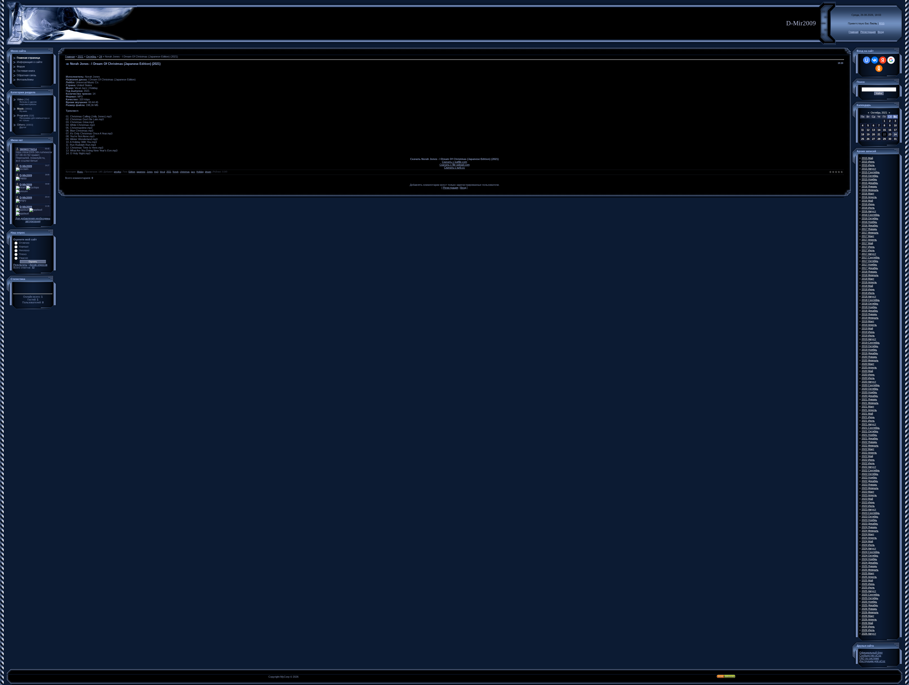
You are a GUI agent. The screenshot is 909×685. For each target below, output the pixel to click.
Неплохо (24, 250)
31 (895, 138)
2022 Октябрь (870, 474)
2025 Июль (868, 587)
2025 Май (867, 580)
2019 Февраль (870, 317)
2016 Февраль (870, 190)
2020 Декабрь (870, 395)
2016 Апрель (869, 197)
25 (862, 138)
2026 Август (869, 633)
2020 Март (868, 363)
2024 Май (867, 541)
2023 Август (869, 509)
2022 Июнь (868, 459)
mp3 (156, 172)
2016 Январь (869, 186)
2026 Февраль (870, 612)
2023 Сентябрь (871, 513)
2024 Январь (869, 527)
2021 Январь (869, 399)
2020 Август (869, 381)
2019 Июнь (868, 332)
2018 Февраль (870, 275)
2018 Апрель (869, 282)
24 (100, 56)
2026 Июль (868, 630)
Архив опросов (38, 264)
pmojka (117, 172)
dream (208, 172)
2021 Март (868, 406)
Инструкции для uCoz (872, 661)
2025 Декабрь (870, 605)
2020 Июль (868, 378)
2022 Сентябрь (871, 470)
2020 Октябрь (870, 388)
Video (20, 99)
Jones (150, 172)
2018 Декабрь (870, 310)
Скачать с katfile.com (454, 161)
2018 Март (868, 278)
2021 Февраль (870, 403)
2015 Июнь (868, 161)
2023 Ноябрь (869, 520)
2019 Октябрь (870, 346)
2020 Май (867, 371)
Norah (175, 172)
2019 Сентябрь (871, 342)
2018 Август (869, 296)
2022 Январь (869, 442)
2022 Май (867, 456)
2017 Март (868, 236)
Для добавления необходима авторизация (32, 220)
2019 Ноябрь (869, 349)
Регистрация (868, 32)
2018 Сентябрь (871, 300)
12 (868, 129)
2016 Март (868, 193)
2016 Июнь (868, 204)
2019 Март (868, 321)
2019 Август (869, 339)
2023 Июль (868, 505)
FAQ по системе (869, 658)
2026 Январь (869, 608)
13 (873, 129)
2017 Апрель (869, 239)
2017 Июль (868, 250)
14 (879, 129)
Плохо (23, 254)
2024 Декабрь (870, 562)
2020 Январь (869, 356)
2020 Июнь (868, 374)
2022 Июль (868, 463)
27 (873, 138)
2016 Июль (868, 207)
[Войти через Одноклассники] (878, 68)
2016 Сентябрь (871, 214)
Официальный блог (871, 652)
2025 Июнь (868, 584)
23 (889, 134)
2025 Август (869, 591)
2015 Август (869, 168)
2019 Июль (868, 335)
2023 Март (868, 491)
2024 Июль (868, 545)
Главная (853, 32)
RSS (881, 23)
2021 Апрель (869, 410)
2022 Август (869, 466)
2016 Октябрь (870, 218)
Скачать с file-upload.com (455, 164)
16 (889, 129)
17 (895, 129)
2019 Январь (869, 314)
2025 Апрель (869, 576)
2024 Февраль (870, 530)
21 (879, 134)
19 (868, 134)
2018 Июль (868, 293)
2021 (80, 56)
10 (895, 125)
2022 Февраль (870, 445)
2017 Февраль (870, 232)
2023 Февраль (870, 488)
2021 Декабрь (870, 438)
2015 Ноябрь (869, 179)
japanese (141, 172)
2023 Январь (869, 484)
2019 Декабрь (870, 353)
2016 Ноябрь (869, 222)
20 (873, 134)
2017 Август (869, 253)
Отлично (24, 242)
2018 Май (867, 285)
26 (868, 138)
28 (879, 138)
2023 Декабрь (870, 523)
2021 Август (869, 424)
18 (862, 134)
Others (21, 124)
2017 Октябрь (870, 261)
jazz (193, 172)
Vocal (162, 172)
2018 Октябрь (870, 303)
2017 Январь (869, 229)
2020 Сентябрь (871, 385)
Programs (22, 115)
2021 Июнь (868, 417)
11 (862, 129)
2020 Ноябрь (869, 392)
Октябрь (91, 56)
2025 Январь (869, 566)
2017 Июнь (868, 246)
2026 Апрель (869, 619)
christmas (185, 172)
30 (889, 138)
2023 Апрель (869, 495)
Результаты (20, 264)
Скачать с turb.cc (454, 167)
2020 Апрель (869, 367)
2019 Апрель (869, 324)
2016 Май (867, 200)
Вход (881, 32)
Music (20, 108)
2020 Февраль (870, 360)
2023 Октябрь (870, 516)
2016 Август (869, 211)
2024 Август (869, 548)
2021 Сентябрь (871, 427)
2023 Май (867, 498)
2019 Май (867, 328)
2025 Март (868, 573)
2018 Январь (869, 271)
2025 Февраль (870, 569)
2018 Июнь (868, 289)
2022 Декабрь (870, 481)
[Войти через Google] (891, 60)
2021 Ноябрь (869, 434)
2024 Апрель (869, 537)
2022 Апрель (869, 452)
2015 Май (867, 158)
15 (884, 129)
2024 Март (868, 534)
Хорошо (23, 246)
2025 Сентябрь (871, 594)
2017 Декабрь (870, 268)
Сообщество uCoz (870, 655)
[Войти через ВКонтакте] (874, 60)
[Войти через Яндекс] (882, 60)
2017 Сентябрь (871, 257)
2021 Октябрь (870, 431)
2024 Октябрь (870, 555)
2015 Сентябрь (871, 172)
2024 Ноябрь (869, 559)
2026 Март (868, 615)
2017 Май (867, 243)
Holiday (200, 172)
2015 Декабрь (870, 182)
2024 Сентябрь (871, 552)
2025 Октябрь (870, 598)
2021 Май (867, 413)
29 (884, 138)
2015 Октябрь (870, 175)
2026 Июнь (868, 626)
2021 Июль (868, 420)
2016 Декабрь (870, 225)
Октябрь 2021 (879, 112)
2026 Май (867, 623)
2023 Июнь (868, 502)
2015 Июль (868, 165)
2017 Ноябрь (869, 264)
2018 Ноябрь (869, 307)
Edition (132, 172)
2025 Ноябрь (869, 601)
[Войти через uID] (866, 60)
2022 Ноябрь (869, 477)
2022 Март (868, 449)
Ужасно (23, 257)
